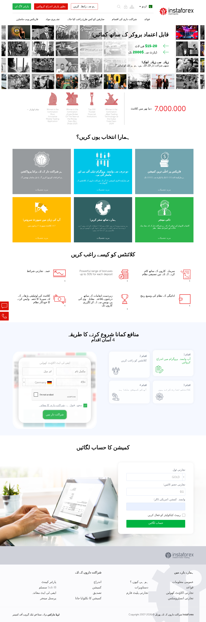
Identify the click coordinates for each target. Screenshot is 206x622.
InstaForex (188, 614)
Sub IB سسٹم (47, 587)
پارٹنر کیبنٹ (48, 582)
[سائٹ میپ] (131, 6)
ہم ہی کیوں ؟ (139, 582)
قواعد (189, 587)
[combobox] (37, 382)
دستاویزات (141, 587)
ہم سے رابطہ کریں (84, 6)
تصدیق (97, 593)
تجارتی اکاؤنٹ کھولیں (179, 593)
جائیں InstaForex (178, 19)
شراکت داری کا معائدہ (52, 405)
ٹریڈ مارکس (53, 614)
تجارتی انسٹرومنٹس (180, 598)
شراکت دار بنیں (55, 414)
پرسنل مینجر (48, 598)
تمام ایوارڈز (33, 109)
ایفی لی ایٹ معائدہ (43, 593)
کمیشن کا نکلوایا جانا (88, 598)
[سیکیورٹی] (125, 6)
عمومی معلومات (182, 582)
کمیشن (96, 587)
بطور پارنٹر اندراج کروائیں (51, 6)
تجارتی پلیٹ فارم (137, 593)
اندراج (97, 582)
